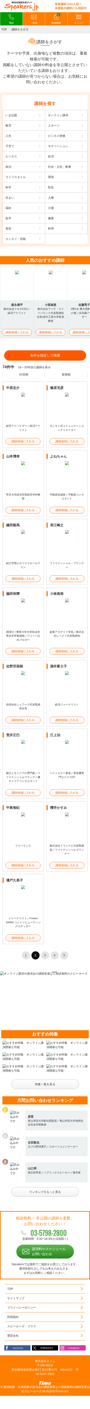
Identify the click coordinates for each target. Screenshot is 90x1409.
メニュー (79, 23)
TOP (4, 29)
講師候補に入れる (17, 332)
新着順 (66, 374)
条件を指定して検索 (45, 355)
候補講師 (56, 18)
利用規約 (13, 1317)
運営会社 (13, 1335)
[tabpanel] (45, 973)
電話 (11, 23)
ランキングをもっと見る (45, 1192)
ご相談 (33, 23)
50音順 (23, 374)
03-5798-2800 (48, 1233)
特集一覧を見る (45, 1084)
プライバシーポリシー (21, 1307)
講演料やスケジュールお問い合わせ (49, 1251)
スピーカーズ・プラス (21, 1326)
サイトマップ (15, 1298)
